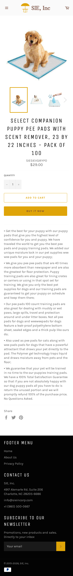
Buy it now (35, 211)
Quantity (9, 175)
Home (8, 451)
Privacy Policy (13, 463)
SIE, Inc (24, 563)
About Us (10, 457)
